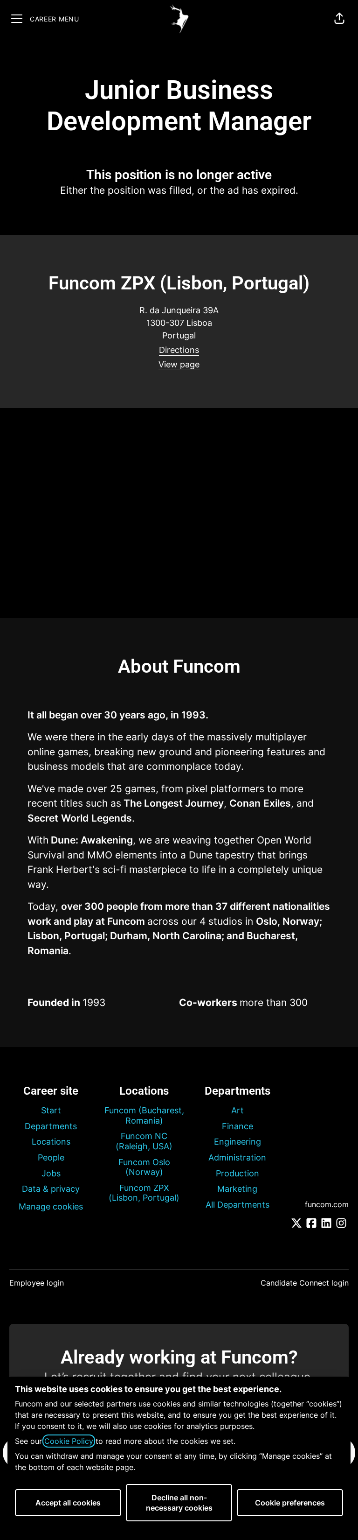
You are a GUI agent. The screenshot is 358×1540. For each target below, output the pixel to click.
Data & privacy (51, 1189)
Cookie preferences (290, 1502)
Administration (237, 1157)
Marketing (237, 1189)
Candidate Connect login (305, 1282)
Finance (237, 1126)
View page (179, 364)
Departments (51, 1126)
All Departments (237, 1204)
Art (237, 1110)
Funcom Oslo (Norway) (144, 1167)
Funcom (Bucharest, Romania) (144, 1115)
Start (51, 1110)
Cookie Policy (68, 1441)
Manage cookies (51, 1206)
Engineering (237, 1141)
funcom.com (327, 1204)
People (51, 1157)
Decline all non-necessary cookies (179, 1502)
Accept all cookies (68, 1502)
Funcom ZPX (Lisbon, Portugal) (144, 1193)
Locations (51, 1141)
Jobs (51, 1173)
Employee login (36, 1282)
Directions (179, 350)
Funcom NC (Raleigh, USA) (144, 1141)
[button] (339, 19)
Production (237, 1173)
